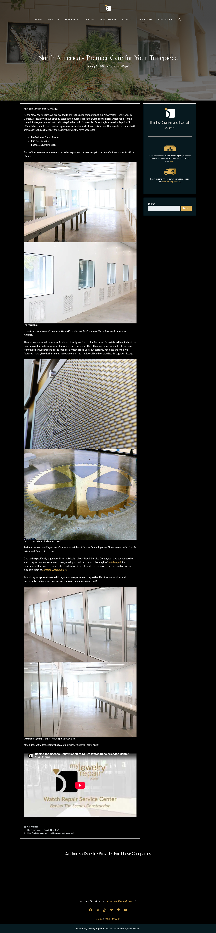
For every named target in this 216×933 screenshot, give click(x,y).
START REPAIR (165, 19)
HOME (38, 19)
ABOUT (52, 19)
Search (151, 203)
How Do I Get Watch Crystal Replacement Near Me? (50, 833)
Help (107, 918)
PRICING (89, 19)
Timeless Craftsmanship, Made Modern (122, 928)
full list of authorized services (120, 901)
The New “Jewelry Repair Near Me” (43, 830)
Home (99, 918)
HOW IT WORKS (108, 19)
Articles (34, 826)
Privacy (116, 918)
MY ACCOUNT (145, 19)
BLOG (125, 19)
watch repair (115, 562)
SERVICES (70, 19)
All (28, 826)
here (171, 161)
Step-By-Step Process (171, 181)
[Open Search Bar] (180, 19)
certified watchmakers (54, 569)
